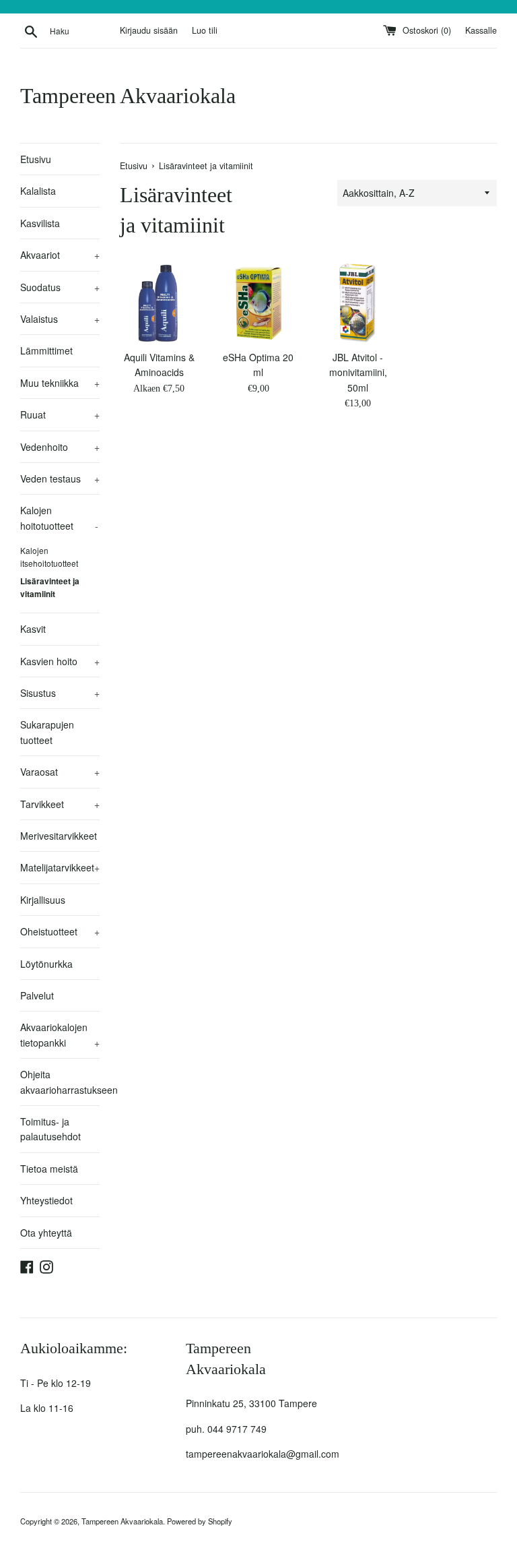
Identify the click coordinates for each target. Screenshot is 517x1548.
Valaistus (60, 319)
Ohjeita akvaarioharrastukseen (60, 1081)
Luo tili (204, 30)
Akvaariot (60, 254)
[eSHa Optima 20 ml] (258, 303)
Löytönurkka (46, 963)
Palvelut (37, 995)
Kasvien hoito (60, 661)
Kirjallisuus (42, 899)
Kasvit (33, 629)
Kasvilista (40, 223)
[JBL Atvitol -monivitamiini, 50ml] (358, 303)
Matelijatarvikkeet (60, 867)
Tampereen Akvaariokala (128, 96)
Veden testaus (60, 478)
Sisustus (60, 693)
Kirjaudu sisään (149, 30)
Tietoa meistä (49, 1168)
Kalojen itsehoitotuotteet (49, 557)
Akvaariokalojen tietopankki (60, 1034)
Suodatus (60, 287)
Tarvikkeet (60, 804)
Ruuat (60, 414)
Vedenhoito (60, 447)
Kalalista (38, 190)
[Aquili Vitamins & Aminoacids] (159, 303)
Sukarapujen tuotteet (47, 732)
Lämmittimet (46, 350)
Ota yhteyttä (46, 1232)
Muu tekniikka (60, 383)
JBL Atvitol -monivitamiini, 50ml (358, 372)
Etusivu (35, 159)
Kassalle (481, 30)
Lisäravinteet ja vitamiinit (49, 588)
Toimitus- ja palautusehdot (50, 1129)
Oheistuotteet (60, 931)
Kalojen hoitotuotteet (59, 517)
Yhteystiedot (46, 1200)
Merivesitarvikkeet (58, 835)
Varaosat (60, 771)
